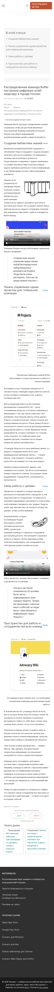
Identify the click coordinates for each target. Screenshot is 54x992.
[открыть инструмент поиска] (27, 6)
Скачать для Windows (13, 937)
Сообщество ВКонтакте (14, 898)
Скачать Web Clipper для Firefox (18, 959)
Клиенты (17, 107)
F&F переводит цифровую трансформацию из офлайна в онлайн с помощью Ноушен (13, 842)
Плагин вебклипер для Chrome (17, 951)
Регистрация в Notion (39, 5)
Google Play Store (10, 929)
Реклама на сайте (11, 904)
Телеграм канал (10, 894)
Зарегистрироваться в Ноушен (17, 888)
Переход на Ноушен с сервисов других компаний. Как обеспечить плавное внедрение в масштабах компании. (36, 839)
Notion (7, 107)
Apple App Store (10, 922)
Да (18, 815)
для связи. (43, 987)
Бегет (26, 987)
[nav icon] (3, 5)
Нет (36, 815)
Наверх (45, 143)
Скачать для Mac (10, 944)
